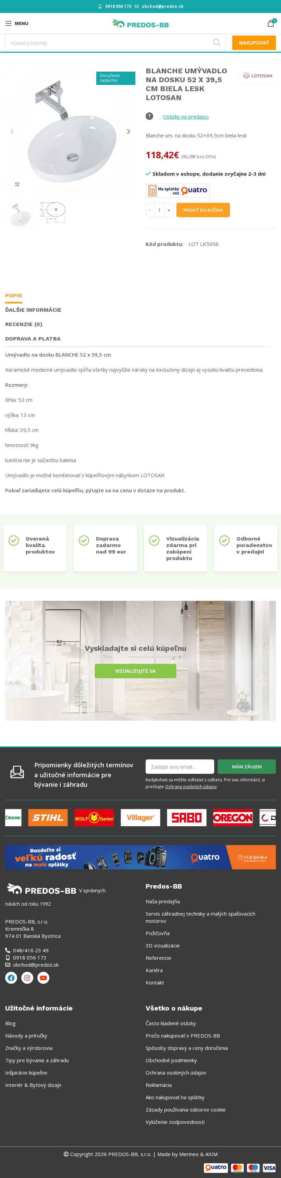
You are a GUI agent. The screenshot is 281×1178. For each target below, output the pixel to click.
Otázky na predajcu (186, 116)
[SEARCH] (216, 43)
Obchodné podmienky (171, 1060)
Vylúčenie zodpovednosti (175, 1121)
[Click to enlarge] (17, 184)
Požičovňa (158, 933)
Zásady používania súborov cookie (186, 1109)
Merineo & (191, 1154)
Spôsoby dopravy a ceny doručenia (187, 1047)
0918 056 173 (118, 6)
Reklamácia (159, 1084)
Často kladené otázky (171, 1023)
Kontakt (155, 982)
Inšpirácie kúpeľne (26, 1072)
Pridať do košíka (203, 210)
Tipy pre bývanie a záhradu (37, 1060)
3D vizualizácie (163, 945)
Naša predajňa (163, 901)
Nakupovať (254, 42)
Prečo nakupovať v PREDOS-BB (183, 1035)
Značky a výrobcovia (28, 1047)
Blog (10, 1023)
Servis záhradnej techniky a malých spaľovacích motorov (200, 917)
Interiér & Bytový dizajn (33, 1084)
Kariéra (154, 970)
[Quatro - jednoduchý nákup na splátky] (140, 856)
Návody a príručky (26, 1035)
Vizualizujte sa (135, 671)
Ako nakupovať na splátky (175, 1097)
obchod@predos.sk (163, 6)
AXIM (211, 1154)
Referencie (158, 957)
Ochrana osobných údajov (191, 787)
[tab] (13, 296)
